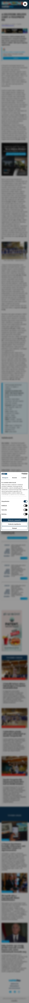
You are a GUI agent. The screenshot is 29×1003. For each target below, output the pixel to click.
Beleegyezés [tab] (5, 477)
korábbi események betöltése (17, 537)
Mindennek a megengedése (14, 520)
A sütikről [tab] (24, 477)
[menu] (26, 6)
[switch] (25, 505)
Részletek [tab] (14, 477)
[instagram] (19, 992)
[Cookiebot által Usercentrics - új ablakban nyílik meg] (21, 474)
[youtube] (10, 992)
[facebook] (15, 992)
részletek (23, 558)
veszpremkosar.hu (8, 25)
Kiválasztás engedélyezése (14, 524)
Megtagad (14, 528)
